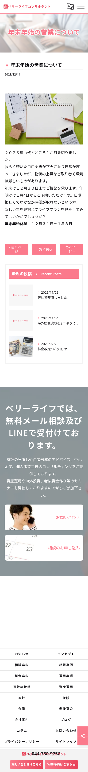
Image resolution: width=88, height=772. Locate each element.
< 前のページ (16, 249)
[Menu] (80, 6)
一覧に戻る (44, 249)
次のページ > (71, 249)
